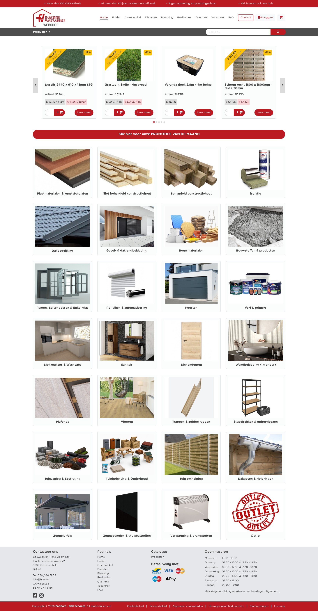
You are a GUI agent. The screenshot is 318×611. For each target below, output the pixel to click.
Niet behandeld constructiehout (127, 193)
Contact (246, 17)
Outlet (256, 535)
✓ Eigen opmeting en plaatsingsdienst (191, 3)
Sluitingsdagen (259, 606)
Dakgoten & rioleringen (255, 478)
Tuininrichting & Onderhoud (127, 478)
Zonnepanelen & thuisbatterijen (127, 535)
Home (101, 557)
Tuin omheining (191, 478)
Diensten (102, 569)
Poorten (191, 307)
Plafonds (62, 421)
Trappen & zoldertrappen (191, 421)
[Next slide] (282, 85)
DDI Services (77, 606)
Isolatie (255, 193)
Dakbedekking (62, 250)
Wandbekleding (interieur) (256, 364)
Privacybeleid (158, 606)
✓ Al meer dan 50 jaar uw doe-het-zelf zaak (127, 3)
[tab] (154, 122)
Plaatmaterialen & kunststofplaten (62, 193)
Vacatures (103, 586)
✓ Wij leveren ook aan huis (255, 3)
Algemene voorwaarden (188, 606)
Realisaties (104, 577)
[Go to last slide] (35, 85)
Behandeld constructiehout (191, 193)
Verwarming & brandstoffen (191, 535)
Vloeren (127, 421)
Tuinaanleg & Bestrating (62, 478)
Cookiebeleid (135, 606)
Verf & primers (255, 307)
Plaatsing (103, 573)
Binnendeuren (191, 364)
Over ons (103, 581)
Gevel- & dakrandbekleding (126, 250)
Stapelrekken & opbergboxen (256, 421)
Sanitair (126, 364)
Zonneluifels (62, 535)
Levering (279, 606)
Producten (157, 557)
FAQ (100, 590)
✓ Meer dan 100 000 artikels (62, 3)
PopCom (60, 606)
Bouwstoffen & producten (255, 250)
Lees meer (84, 112)
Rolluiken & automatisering (126, 307)
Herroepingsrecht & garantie (226, 606)
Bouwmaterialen (191, 250)
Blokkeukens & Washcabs (62, 364)
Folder (101, 561)
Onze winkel (105, 565)
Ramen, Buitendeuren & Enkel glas (62, 307)
